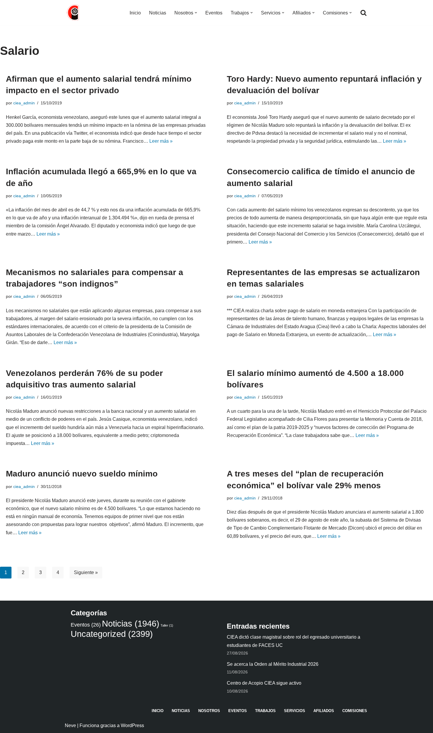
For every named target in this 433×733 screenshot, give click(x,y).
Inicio (135, 12)
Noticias (157, 12)
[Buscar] (363, 12)
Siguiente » (86, 572)
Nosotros (209, 711)
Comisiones (354, 711)
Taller (167, 625)
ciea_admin (24, 103)
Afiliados (323, 711)
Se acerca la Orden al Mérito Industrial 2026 (272, 664)
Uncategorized (112, 634)
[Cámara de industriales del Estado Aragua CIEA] (73, 13)
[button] (196, 12)
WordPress (132, 725)
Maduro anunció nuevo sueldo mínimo (82, 473)
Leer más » (161, 141)
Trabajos (265, 711)
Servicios (294, 711)
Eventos (213, 12)
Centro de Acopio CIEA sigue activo (264, 683)
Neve (70, 725)
